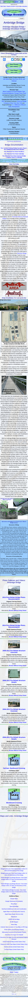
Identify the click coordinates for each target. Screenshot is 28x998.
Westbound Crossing (14, 803)
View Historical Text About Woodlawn (14, 151)
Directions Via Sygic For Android (14, 934)
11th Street (6, 79)
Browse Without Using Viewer (17, 610)
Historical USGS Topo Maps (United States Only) (14, 944)
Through (16, 93)
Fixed (24, 93)
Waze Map (14, 924)
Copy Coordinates (14, 863)
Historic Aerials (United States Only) (14, 947)
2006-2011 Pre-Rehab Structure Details (14, 681)
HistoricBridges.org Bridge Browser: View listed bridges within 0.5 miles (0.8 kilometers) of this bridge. (14, 879)
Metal (4, 91)
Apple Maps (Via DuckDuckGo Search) (14, 911)
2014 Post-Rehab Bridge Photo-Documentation (14, 598)
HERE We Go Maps (14, 919)
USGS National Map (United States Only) (14, 941)
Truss (20, 93)
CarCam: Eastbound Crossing (14, 768)
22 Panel (14, 91)
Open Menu (2, 2)
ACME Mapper (14, 922)
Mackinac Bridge (22, 253)
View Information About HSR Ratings (14, 141)
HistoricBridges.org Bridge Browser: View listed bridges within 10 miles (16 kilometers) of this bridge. (14, 885)
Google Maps (14, 898)
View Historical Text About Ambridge (14, 153)
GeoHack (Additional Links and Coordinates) (14, 909)
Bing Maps (14, 904)
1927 (3, 101)
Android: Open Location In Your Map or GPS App (14, 927)
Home (8, 959)
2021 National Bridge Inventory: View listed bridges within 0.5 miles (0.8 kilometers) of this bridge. (14, 891)
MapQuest (14, 916)
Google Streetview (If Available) (14, 901)
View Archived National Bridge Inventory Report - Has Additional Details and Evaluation (14, 148)
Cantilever (9, 91)
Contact (16, 972)
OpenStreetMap (14, 906)
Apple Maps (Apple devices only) (14, 914)
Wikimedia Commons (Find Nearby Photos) (14, 932)
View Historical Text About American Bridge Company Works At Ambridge (14, 156)
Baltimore (11, 93)
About (11, 972)
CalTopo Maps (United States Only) (14, 949)
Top (19, 959)
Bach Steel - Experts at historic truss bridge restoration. (14, 6)
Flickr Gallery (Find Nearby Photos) (14, 929)
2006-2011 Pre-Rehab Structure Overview (14, 651)
